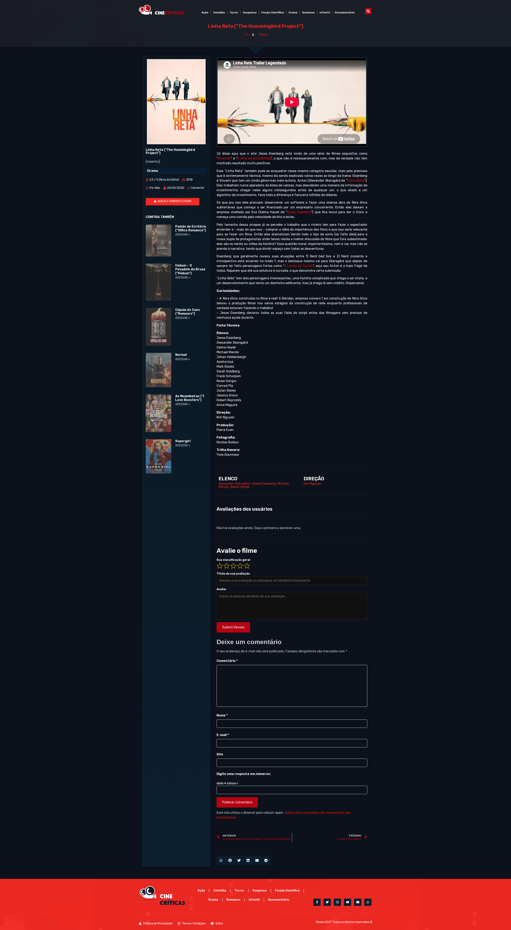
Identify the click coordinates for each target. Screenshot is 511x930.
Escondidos (355, 180)
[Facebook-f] (317, 902)
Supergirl (182, 441)
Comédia (219, 12)
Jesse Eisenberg (264, 483)
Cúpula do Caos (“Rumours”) (187, 311)
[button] (368, 11)
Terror (234, 12)
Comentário (227, 661)
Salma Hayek (239, 487)
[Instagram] (337, 902)
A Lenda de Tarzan (298, 266)
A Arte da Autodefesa (254, 158)
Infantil (325, 12)
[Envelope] (357, 902)
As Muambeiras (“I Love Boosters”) (189, 398)
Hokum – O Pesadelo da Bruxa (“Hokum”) (190, 269)
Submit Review (233, 627)
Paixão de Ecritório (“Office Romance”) (190, 228)
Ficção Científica (272, 12)
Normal (181, 355)
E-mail (223, 735)
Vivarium (224, 158)
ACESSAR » (182, 234)
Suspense (249, 12)
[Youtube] (347, 902)
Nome (222, 715)
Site (220, 754)
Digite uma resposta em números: (244, 774)
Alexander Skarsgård (234, 483)
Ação (205, 12)
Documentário (345, 12)
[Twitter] (327, 902)
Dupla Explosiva (299, 212)
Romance (308, 12)
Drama (293, 12)
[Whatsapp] (367, 902)
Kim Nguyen (313, 483)
